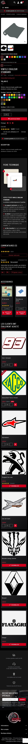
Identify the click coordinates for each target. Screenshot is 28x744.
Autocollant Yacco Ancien (10, 397)
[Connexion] (18, 2)
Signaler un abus (17, 272)
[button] (14, 2)
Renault (4, 598)
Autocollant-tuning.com (8, 78)
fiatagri (4, 637)
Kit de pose (5, 299)
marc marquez (6, 358)
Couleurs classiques (21, 75)
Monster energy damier (9, 558)
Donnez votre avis (14, 255)
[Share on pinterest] (13, 123)
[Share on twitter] (10, 123)
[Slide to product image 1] (4, 48)
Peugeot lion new (7, 477)
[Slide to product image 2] (10, 48)
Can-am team (6, 518)
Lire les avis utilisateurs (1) (11, 132)
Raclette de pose (19, 299)
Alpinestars (5, 437)
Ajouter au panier (14, 119)
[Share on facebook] (8, 123)
